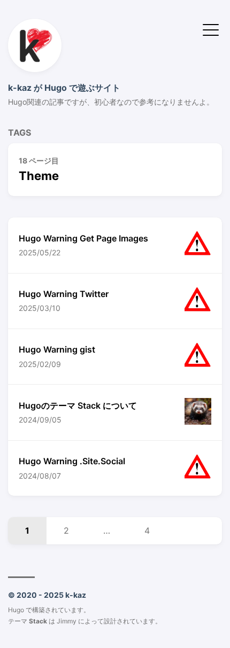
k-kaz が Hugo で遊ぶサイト (64, 87)
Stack (38, 621)
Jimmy (66, 621)
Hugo (16, 610)
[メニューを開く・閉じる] (211, 29)
